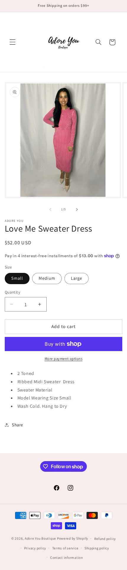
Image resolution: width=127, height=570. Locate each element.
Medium (47, 278)
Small (17, 278)
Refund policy (105, 538)
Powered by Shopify (72, 538)
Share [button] (17, 425)
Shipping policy (96, 548)
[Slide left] (50, 209)
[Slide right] (76, 209)
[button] (12, 42)
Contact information (66, 557)
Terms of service (65, 548)
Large (76, 278)
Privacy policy (35, 548)
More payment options (64, 358)
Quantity (12, 292)
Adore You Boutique (40, 538)
